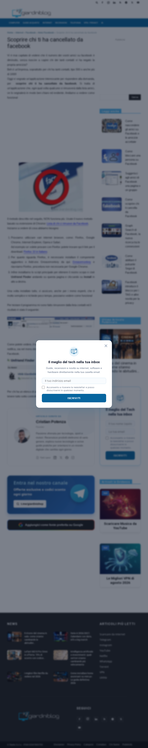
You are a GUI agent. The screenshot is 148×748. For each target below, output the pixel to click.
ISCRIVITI (74, 398)
